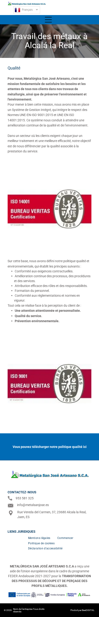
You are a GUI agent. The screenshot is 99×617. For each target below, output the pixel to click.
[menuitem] (39, 538)
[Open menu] (87, 7)
